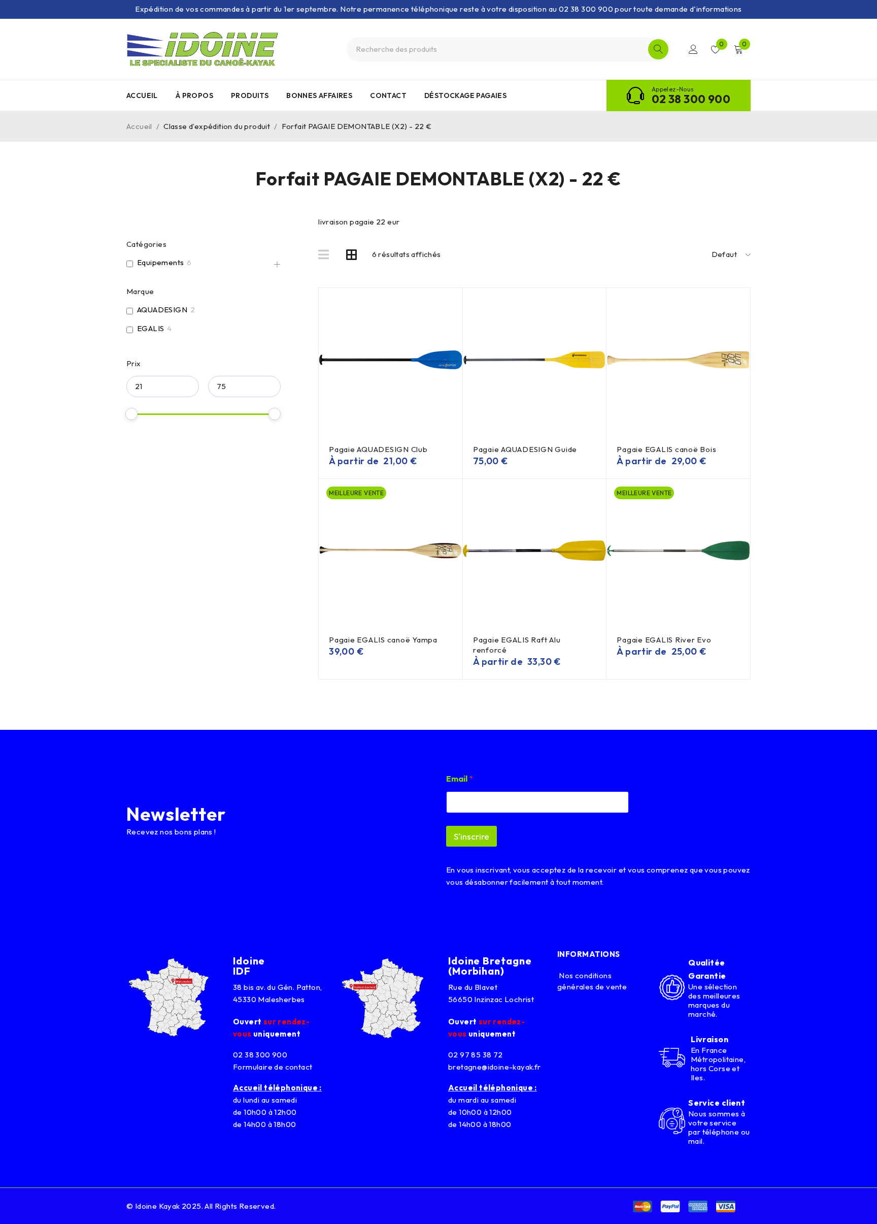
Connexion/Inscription (693, 49)
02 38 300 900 (691, 99)
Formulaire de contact (272, 1067)
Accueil (139, 126)
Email (459, 779)
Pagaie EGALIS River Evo (664, 640)
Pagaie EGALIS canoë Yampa (383, 640)
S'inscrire (471, 836)
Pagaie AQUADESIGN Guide (525, 449)
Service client (716, 1103)
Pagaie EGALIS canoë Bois (666, 449)
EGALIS (150, 328)
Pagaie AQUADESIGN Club (378, 449)
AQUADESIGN (162, 309)
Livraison (709, 1039)
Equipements (160, 262)
